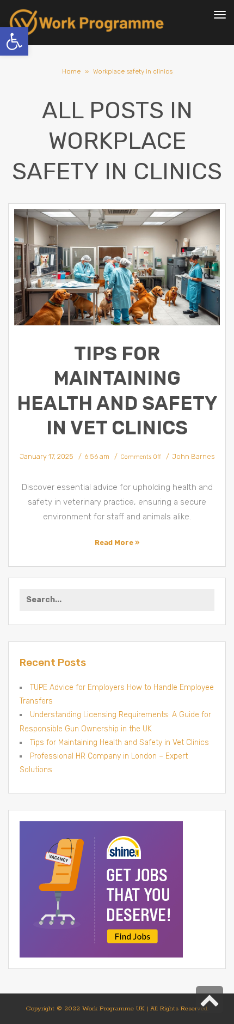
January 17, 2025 (46, 456)
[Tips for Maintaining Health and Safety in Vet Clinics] (117, 267)
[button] (14, 41)
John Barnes (193, 456)
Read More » (117, 542)
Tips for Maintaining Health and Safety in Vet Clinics (119, 742)
